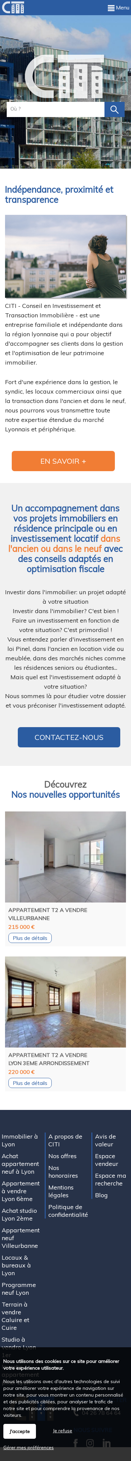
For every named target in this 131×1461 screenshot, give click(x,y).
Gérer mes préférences (28, 1447)
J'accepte (19, 1431)
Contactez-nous (69, 737)
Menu (122, 7)
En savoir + (63, 461)
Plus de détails (30, 938)
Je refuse (62, 1431)
